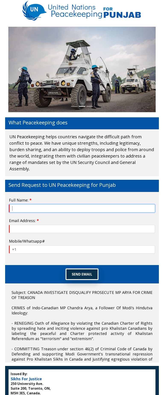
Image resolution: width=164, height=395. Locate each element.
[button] (19, 69)
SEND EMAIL (82, 274)
